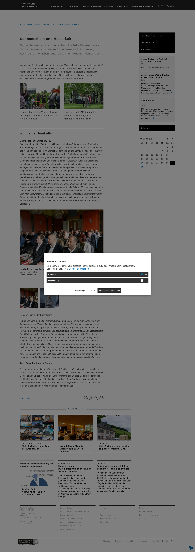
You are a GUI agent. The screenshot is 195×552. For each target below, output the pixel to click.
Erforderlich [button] (53, 274)
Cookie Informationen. (79, 269)
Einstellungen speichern (85, 290)
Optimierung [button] (53, 281)
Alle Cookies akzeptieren (109, 290)
